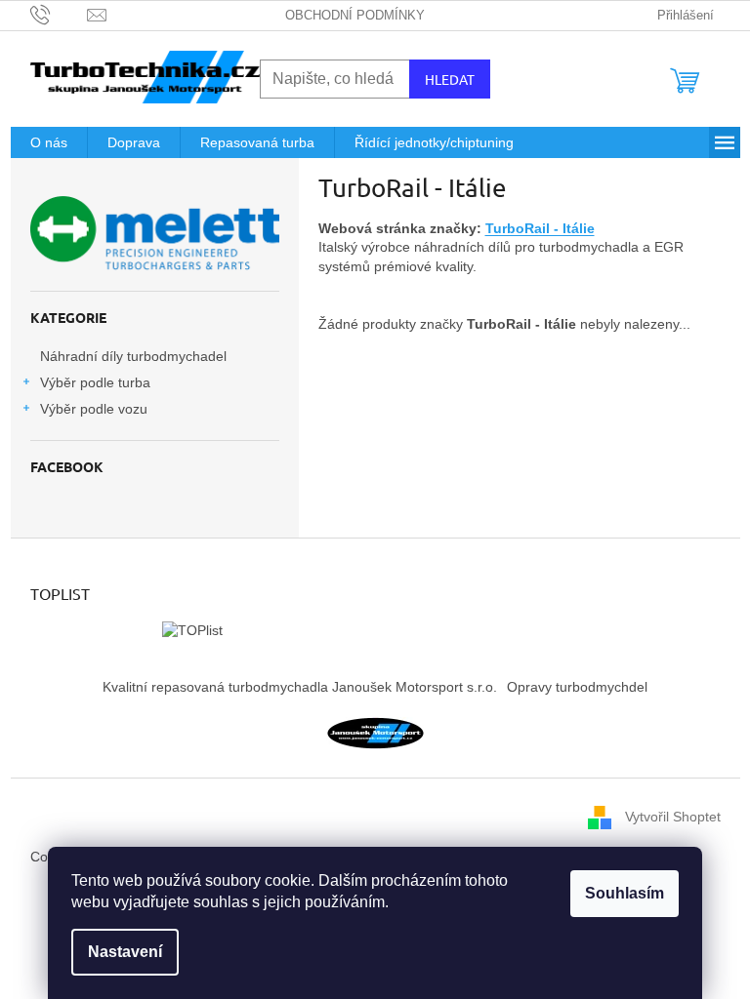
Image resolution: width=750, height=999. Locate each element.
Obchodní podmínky (355, 15)
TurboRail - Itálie (540, 228)
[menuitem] (49, 142)
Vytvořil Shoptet (673, 816)
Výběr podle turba (95, 382)
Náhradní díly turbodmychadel (133, 356)
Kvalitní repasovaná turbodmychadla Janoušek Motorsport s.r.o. (300, 687)
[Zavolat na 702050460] (59, 14)
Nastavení (125, 951)
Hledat (450, 79)
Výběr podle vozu (93, 409)
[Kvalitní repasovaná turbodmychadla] (375, 731)
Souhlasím (624, 893)
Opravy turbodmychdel (577, 687)
